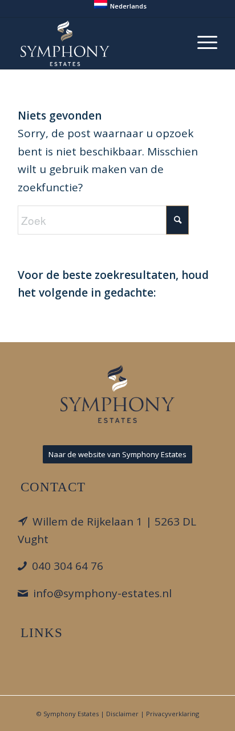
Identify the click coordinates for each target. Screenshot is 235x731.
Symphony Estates (71, 713)
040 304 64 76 (67, 565)
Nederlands (128, 6)
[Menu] (201, 40)
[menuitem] (120, 4)
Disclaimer (122, 713)
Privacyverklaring (172, 713)
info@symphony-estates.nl (102, 593)
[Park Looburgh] (97, 43)
